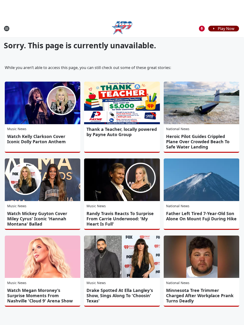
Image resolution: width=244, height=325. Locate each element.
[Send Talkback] (202, 28)
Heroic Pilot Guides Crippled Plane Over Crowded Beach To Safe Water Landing (197, 141)
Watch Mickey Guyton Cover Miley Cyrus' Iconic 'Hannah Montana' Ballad (37, 219)
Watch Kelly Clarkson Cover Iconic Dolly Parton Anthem (36, 139)
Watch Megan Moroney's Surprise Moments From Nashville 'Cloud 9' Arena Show (40, 295)
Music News (16, 129)
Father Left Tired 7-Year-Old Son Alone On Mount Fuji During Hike (201, 216)
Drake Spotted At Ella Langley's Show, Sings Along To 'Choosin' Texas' (119, 295)
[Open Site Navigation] (7, 28)
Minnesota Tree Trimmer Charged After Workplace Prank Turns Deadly (200, 295)
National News (177, 129)
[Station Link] (122, 28)
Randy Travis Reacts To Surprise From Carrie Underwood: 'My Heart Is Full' (120, 219)
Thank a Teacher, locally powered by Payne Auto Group (121, 132)
